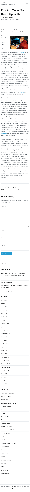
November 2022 (5, 367)
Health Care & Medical (7, 426)
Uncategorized (5, 470)
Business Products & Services (9, 403)
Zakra (24, 486)
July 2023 (4, 340)
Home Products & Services (8, 430)
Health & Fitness (5, 423)
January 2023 (5, 360)
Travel (2, 466)
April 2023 (4, 350)
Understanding (5, 279)
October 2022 (5, 370)
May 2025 (4, 313)
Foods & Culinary (5, 416)
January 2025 (5, 327)
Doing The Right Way (6, 291)
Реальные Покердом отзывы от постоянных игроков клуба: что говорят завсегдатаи (13, 274)
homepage (4, 133)
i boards (4, 2)
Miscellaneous (5, 440)
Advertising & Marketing (7, 393)
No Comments (5, 29)
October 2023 (5, 330)
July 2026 (4, 300)
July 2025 (4, 307)
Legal (2, 436)
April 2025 (4, 317)
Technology (4, 463)
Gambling (3, 419)
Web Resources (5, 473)
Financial (18, 29)
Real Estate (4, 450)
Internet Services (5, 433)
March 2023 (4, 353)
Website (3, 245)
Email (3, 238)
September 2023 (5, 333)
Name (3, 230)
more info (21, 92)
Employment (4, 409)
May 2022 (4, 384)
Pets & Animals (5, 446)
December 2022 (5, 363)
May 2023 (4, 347)
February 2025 (5, 323)
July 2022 (4, 377)
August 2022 (4, 374)
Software (3, 456)
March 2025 (4, 320)
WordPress (15, 488)
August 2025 (4, 303)
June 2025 (4, 310)
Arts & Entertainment (6, 396)
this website (20, 52)
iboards (5, 32)
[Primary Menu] (27, 3)
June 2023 (4, 343)
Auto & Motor (4, 399)
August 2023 (4, 337)
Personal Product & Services (8, 443)
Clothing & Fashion (6, 406)
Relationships (4, 453)
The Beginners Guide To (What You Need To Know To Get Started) (14, 286)
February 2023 (5, 357)
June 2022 (4, 380)
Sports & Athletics (6, 460)
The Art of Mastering (6, 282)
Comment (3, 206)
